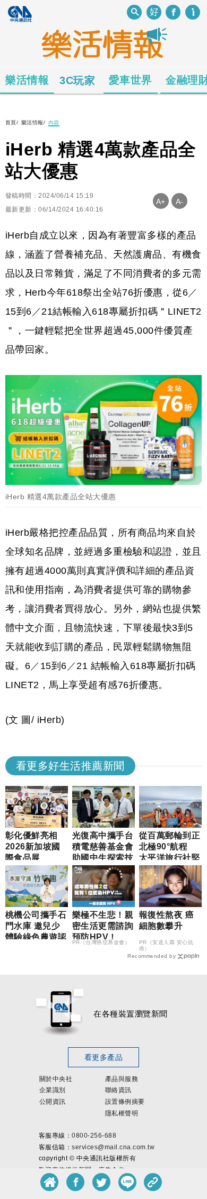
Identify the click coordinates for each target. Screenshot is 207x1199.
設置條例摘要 (125, 1101)
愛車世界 (130, 80)
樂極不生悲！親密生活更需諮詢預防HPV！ (103, 925)
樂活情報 (27, 80)
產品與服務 (122, 1079)
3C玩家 (77, 80)
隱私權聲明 (122, 1113)
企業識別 (52, 1090)
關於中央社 (56, 1079)
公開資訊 (52, 1101)
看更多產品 (103, 1057)
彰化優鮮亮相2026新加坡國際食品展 (33, 846)
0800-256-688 (94, 1135)
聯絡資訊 (118, 1090)
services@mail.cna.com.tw (113, 1147)
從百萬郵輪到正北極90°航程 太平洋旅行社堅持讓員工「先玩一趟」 (170, 857)
